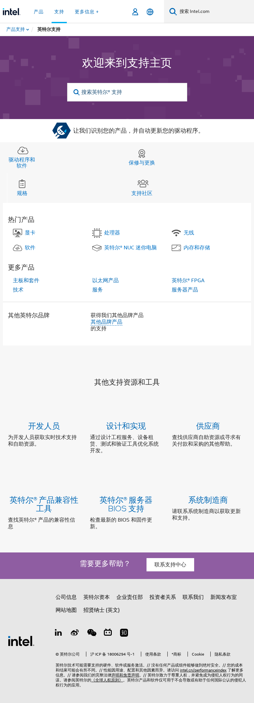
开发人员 (44, 425)
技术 (18, 290)
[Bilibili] (107, 634)
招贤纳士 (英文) (101, 610)
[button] (127, 439)
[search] (76, 92)
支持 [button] (59, 12)
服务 (97, 290)
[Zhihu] (124, 634)
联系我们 (193, 597)
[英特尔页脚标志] (21, 640)
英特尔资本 (96, 597)
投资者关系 (162, 597)
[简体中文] (150, 11)
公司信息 (66, 597)
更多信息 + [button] (87, 12)
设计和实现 (126, 425)
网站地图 (66, 610)
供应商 (208, 425)
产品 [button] (39, 12)
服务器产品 (185, 290)
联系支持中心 (170, 564)
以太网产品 (105, 280)
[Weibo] (75, 634)
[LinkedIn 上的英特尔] (58, 634)
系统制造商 (208, 499)
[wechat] (91, 634)
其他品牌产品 (106, 322)
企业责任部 (129, 597)
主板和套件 (26, 280)
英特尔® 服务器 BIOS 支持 (126, 503)
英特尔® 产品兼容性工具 (44, 503)
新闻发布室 (223, 597)
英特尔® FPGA (188, 280)
